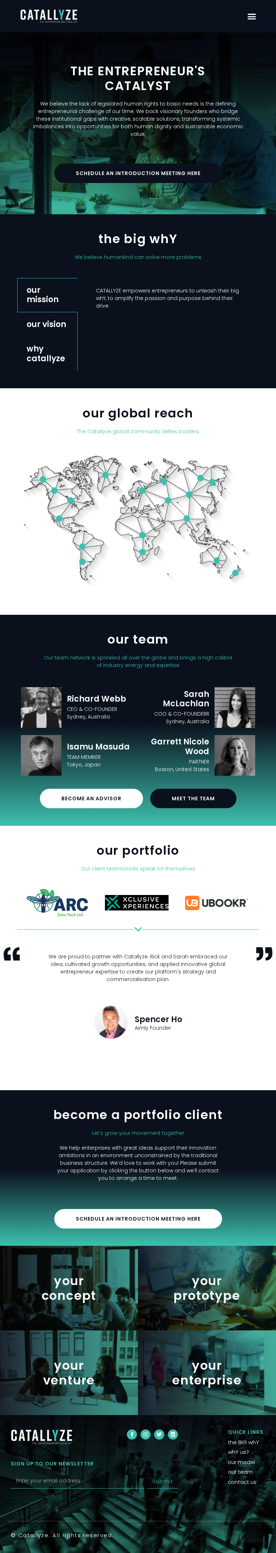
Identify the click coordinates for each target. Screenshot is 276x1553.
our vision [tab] (46, 324)
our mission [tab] (43, 295)
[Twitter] (159, 1434)
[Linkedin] (173, 1434)
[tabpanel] (168, 302)
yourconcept (69, 1288)
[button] (252, 16)
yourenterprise (207, 1373)
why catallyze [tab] (46, 353)
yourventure (69, 1373)
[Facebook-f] (132, 1434)
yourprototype (207, 1288)
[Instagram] (146, 1434)
